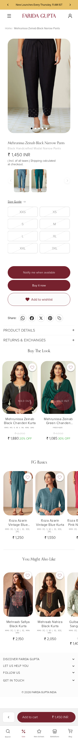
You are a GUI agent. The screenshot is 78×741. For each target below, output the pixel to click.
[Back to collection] (8, 717)
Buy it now (39, 285)
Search (8, 736)
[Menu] (9, 16)
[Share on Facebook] (32, 318)
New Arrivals (39, 736)
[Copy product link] (59, 318)
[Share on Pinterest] (50, 318)
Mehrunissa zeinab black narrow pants (37, 28)
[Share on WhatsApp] (22, 318)
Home (8, 28)
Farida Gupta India (44, 692)
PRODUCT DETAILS (19, 330)
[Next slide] (70, 4)
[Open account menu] (70, 15)
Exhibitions (54, 736)
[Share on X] (41, 318)
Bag (73, 733)
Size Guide (15, 201)
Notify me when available (39, 272)
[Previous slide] (7, 4)
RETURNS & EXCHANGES (24, 339)
